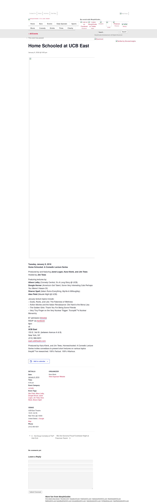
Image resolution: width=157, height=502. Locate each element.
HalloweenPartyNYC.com (99, 499)
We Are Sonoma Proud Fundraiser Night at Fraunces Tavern (72, 436)
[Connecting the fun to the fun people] (39, 18)
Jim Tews (36, 398)
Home (32, 24)
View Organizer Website (57, 376)
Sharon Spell (37, 400)
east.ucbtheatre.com (37, 340)
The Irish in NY (64, 499)
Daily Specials (62, 24)
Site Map (53, 13)
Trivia (61, 28)
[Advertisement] (78, 5)
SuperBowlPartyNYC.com (63, 501)
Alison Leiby (40, 393)
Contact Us (32, 13)
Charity (70, 28)
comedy (31, 388)
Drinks (52, 28)
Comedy (42, 28)
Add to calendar (39, 361)
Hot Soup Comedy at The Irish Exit (42, 437)
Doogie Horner (33, 395)
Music (32, 28)
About (39, 13)
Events (49, 24)
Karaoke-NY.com (75, 499)
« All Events (33, 33)
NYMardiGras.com (107, 501)
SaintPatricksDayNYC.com (121, 501)
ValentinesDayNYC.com (94, 501)
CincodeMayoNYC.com (79, 501)
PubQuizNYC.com (86, 499)
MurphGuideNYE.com (114, 499)
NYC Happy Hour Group (52, 499)
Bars (41, 24)
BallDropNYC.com (50, 501)
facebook (41, 320)
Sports (73, 24)
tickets (43, 317)
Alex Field (31, 393)
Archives (46, 13)
